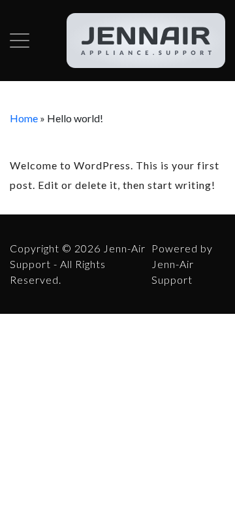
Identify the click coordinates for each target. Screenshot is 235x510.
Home (24, 118)
